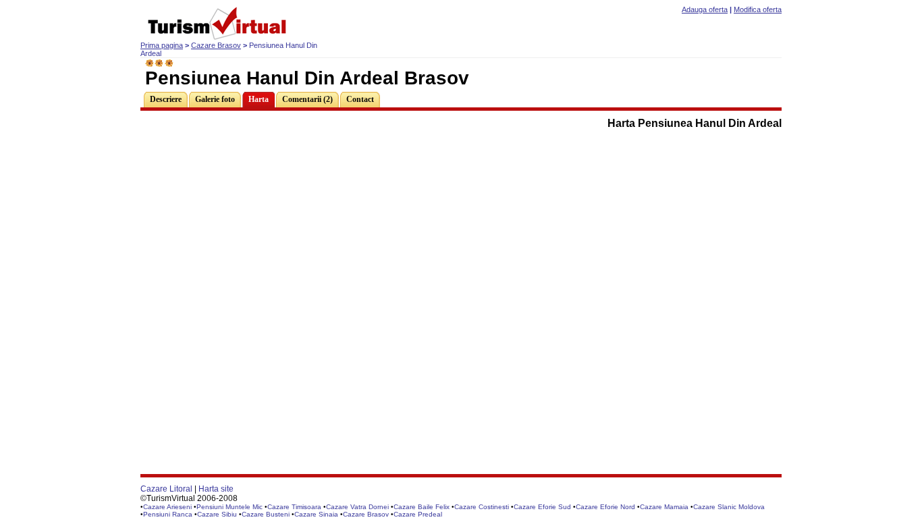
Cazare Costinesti (481, 506)
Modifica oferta (758, 9)
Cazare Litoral (166, 489)
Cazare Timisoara (294, 506)
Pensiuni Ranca (167, 514)
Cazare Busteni (266, 514)
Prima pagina (161, 45)
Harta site (216, 489)
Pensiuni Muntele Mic (229, 506)
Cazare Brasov (216, 45)
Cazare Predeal (418, 514)
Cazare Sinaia (316, 514)
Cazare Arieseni (167, 506)
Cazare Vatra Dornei (357, 506)
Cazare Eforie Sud (542, 506)
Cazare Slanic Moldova (729, 506)
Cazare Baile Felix (422, 506)
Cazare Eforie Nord (605, 506)
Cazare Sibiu (217, 514)
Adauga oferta (705, 9)
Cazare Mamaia (664, 506)
